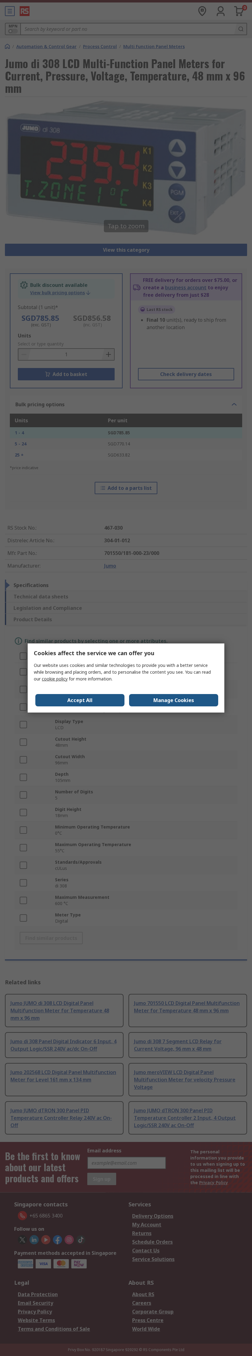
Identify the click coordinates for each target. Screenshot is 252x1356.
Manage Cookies (173, 700)
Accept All (80, 700)
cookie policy (55, 679)
